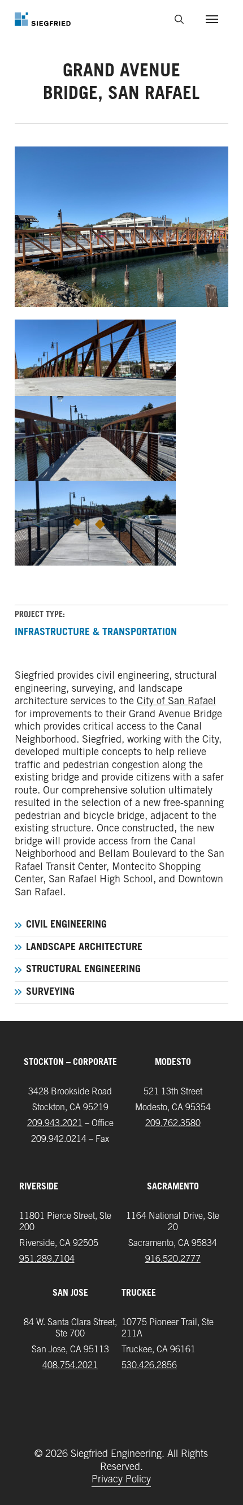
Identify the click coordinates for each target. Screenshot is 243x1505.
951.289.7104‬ (47, 1259)
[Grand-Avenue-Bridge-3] (121, 353)
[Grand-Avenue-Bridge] (121, 523)
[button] (212, 19)
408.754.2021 (70, 1365)
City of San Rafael (176, 702)
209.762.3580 (173, 1123)
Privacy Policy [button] (121, 1480)
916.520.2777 (173, 1259)
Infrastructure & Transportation (96, 633)
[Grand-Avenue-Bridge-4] (121, 438)
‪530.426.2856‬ (149, 1365)
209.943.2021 (55, 1123)
